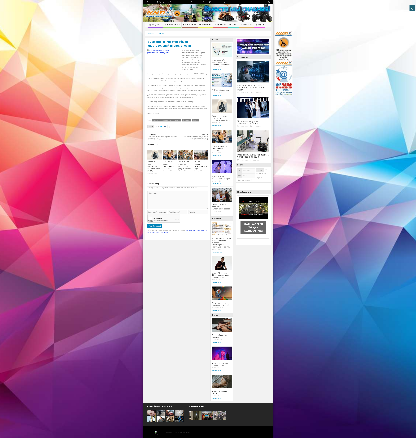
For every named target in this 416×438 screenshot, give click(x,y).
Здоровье (221, 25)
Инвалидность (166, 120)
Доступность (173, 25)
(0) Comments (256, 92)
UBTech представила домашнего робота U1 (248, 122)
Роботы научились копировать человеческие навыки (253, 156)
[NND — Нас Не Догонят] (163, 13)
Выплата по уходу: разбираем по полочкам (169, 165)
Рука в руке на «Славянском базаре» (221, 178)
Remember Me (261, 173)
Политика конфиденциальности (220, 2)
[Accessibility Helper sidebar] (412, 8)
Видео (261, 25)
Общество (156, 25)
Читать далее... (217, 69)
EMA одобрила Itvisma (221, 90)
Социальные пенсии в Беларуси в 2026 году (200, 165)
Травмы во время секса (219, 392)
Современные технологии (179, 2)
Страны (195, 120)
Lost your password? (245, 180)
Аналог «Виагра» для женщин (220, 336)
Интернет (247, 25)
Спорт (235, 25)
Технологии (190, 25)
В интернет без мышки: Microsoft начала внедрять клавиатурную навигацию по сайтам (221, 243)
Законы (162, 33)
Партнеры (162, 2)
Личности (206, 25)
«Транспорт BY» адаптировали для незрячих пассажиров (221, 62)
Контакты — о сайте (199, 2)
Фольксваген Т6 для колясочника (253, 227)
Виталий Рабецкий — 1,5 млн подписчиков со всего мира (220, 275)
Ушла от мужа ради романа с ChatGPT (220, 364)
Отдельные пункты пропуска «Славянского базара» (221, 207)
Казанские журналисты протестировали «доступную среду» (162, 137)
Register (259, 178)
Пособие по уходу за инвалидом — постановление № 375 (153, 166)
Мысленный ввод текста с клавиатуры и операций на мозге (251, 88)
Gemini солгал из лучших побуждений (220, 304)
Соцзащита (186, 120)
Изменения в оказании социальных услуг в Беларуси (185, 165)
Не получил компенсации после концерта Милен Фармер (196, 137)
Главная (151, 2)
